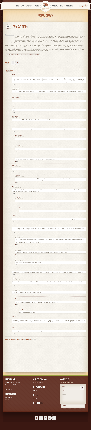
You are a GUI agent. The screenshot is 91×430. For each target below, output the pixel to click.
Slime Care (35, 390)
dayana (13, 289)
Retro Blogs (35, 398)
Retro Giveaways (8, 397)
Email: (63, 390)
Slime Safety (35, 406)
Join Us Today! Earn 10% (38, 382)
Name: (63, 386)
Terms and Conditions (9, 387)
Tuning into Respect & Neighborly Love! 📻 (13, 384)
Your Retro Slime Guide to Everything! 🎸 (13, 382)
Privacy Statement (8, 389)
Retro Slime (25, 28)
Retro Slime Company (18, 28)
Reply (14, 84)
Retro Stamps (7, 399)
